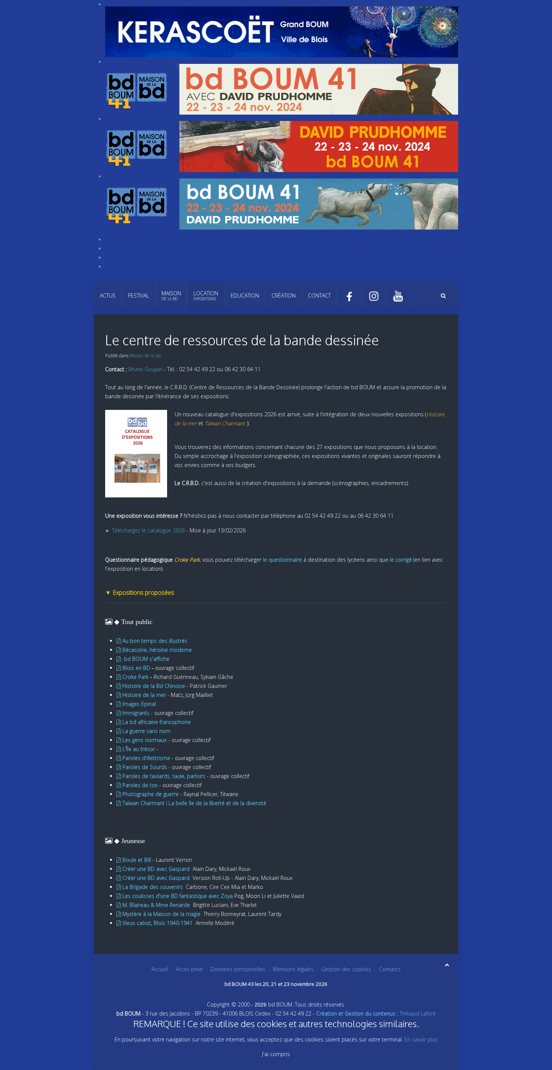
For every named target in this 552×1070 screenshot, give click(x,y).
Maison (171, 295)
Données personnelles (238, 969)
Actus (108, 295)
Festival (138, 295)
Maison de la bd (145, 355)
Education (245, 295)
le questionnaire (282, 559)
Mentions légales (293, 969)
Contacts (390, 969)
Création (283, 295)
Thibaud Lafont (376, 1013)
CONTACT (319, 295)
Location (205, 295)
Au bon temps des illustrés (154, 640)
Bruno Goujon (145, 369)
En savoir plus (421, 1039)
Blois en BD (135, 667)
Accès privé (189, 969)
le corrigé (401, 559)
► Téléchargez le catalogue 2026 (145, 530)
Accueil (159, 969)
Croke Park (136, 676)
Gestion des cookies (346, 969)
